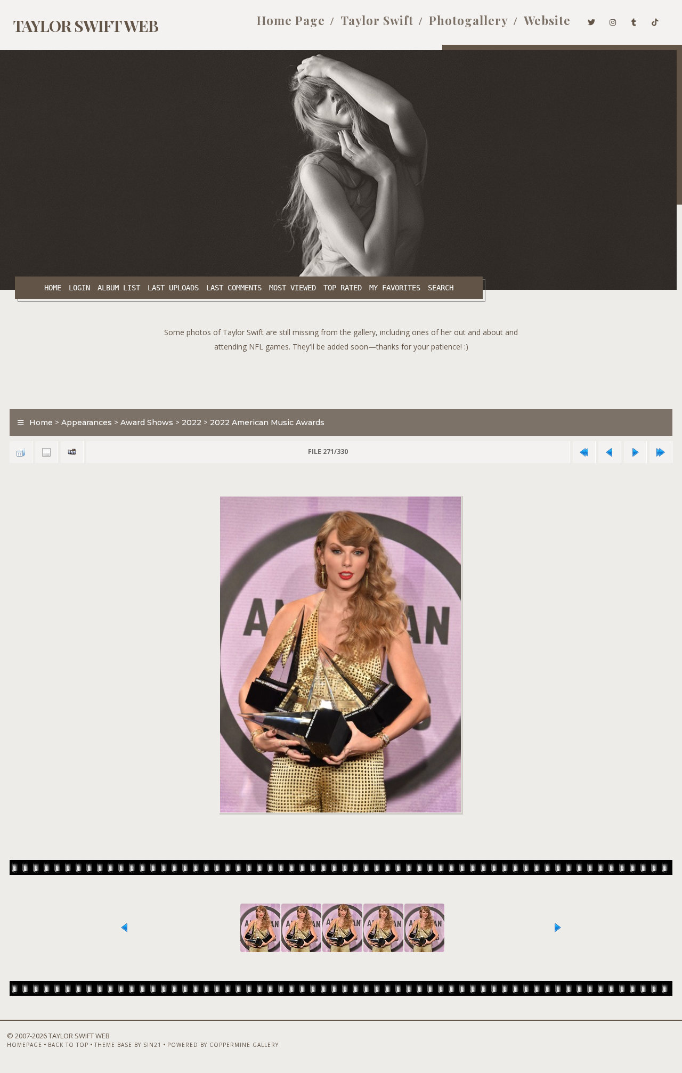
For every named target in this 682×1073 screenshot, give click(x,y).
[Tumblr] (634, 20)
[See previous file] (609, 452)
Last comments (234, 287)
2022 (191, 422)
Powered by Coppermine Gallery (223, 1044)
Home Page (291, 20)
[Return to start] (584, 452)
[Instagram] (613, 20)
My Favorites (394, 287)
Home (52, 287)
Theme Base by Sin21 (127, 1044)
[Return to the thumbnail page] (21, 452)
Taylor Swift (376, 20)
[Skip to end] (661, 452)
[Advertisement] (341, 378)
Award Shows (146, 422)
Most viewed (292, 287)
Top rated (342, 287)
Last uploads (173, 287)
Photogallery (468, 20)
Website (547, 20)
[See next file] (635, 452)
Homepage (24, 1044)
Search (440, 287)
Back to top (68, 1044)
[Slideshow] (72, 452)
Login (79, 287)
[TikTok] (655, 20)
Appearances (86, 422)
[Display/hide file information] (46, 452)
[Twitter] (591, 20)
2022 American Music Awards (267, 422)
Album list (119, 287)
